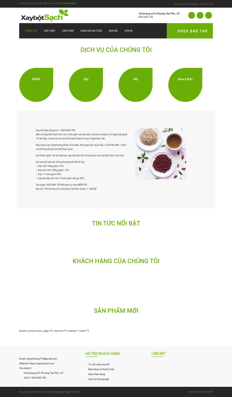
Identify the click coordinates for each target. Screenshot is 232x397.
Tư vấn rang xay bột (99, 364)
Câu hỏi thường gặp (98, 379)
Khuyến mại (206, 4)
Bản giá (113, 30)
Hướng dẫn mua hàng (185, 4)
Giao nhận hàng (96, 374)
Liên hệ (128, 30)
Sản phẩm (68, 30)
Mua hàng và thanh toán (101, 369)
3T (211, 392)
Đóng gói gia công (91, 30)
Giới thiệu (49, 30)
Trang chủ (30, 30)
